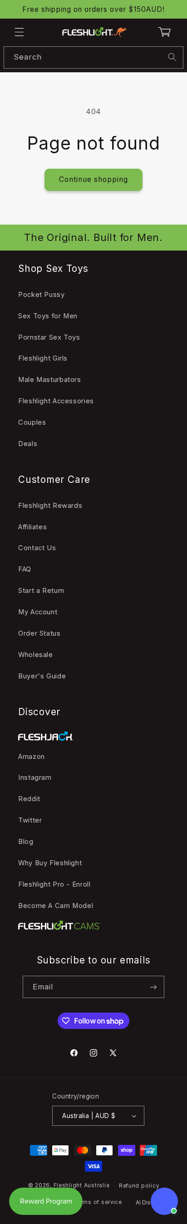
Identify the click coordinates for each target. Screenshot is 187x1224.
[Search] (172, 57)
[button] (19, 31)
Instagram (35, 777)
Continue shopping (93, 179)
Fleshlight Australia (82, 1185)
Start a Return (41, 591)
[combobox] (93, 57)
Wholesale (35, 655)
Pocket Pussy (41, 295)
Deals (27, 444)
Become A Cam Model (55, 906)
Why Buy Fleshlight (50, 863)
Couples (32, 422)
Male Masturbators (49, 380)
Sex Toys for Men (48, 316)
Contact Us (37, 548)
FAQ (24, 569)
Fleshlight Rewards (50, 506)
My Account (37, 612)
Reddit (29, 799)
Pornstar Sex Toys (49, 337)
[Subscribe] (153, 987)
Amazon (31, 756)
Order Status (39, 633)
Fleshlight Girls (43, 358)
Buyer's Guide (42, 676)
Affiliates (32, 527)
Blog (26, 842)
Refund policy (139, 1186)
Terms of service (98, 1202)
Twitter (30, 820)
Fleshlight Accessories (56, 401)
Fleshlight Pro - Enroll (54, 884)
